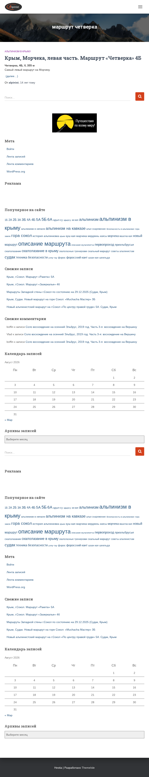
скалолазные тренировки (73, 251)
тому (27, 82)
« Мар (8, 419)
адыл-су (58, 219)
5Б (44, 219)
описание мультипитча (82, 245)
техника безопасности (32, 257)
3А (19, 219)
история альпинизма (46, 236)
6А (49, 219)
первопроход (104, 244)
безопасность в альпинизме (120, 229)
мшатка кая (126, 236)
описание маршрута (44, 243)
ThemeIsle (88, 767)
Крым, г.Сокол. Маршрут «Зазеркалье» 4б (33, 284)
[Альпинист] (15, 7)
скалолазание (13, 251)
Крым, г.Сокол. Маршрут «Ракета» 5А (30, 276)
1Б (6, 220)
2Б (15, 219)
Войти (10, 149)
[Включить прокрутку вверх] (141, 769)
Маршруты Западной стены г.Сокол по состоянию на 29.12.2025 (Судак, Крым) (57, 291)
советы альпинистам (122, 251)
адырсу (67, 220)
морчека (113, 236)
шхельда (104, 257)
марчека (81, 236)
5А (38, 220)
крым (62, 236)
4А (29, 219)
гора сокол (21, 235)
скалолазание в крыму (40, 251)
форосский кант (76, 257)
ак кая (75, 220)
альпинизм (89, 219)
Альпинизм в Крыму (18, 51)
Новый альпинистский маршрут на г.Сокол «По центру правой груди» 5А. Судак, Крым (62, 306)
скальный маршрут (99, 251)
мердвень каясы (97, 236)
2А (10, 219)
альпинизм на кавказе (66, 228)
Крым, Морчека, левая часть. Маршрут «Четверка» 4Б (73, 58)
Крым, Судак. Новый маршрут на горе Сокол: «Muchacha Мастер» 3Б (51, 299)
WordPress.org (16, 171)
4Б (33, 220)
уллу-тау (53, 258)
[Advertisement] (27, 194)
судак (10, 257)
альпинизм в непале (33, 229)
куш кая (70, 236)
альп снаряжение (96, 229)
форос (62, 257)
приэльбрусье (124, 244)
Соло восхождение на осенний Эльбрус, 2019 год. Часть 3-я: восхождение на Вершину (81, 326)
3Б (24, 220)
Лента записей (16, 156)
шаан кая (93, 257)
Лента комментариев (20, 163)
